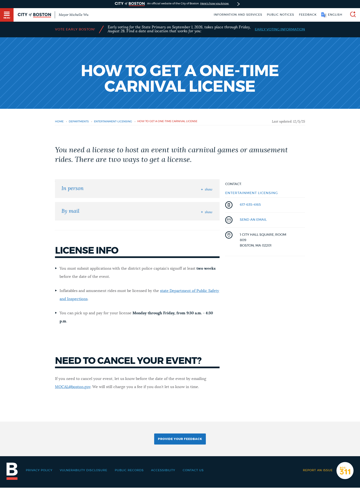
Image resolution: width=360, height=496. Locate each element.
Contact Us (193, 470)
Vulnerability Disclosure (83, 470)
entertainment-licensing (113, 121)
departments (79, 121)
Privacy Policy (39, 470)
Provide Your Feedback (180, 439)
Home (59, 121)
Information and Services (238, 14)
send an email (253, 219)
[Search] (351, 15)
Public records (129, 470)
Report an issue (318, 470)
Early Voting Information (280, 29)
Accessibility (163, 470)
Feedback (308, 14)
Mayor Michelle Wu (73, 14)
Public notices (280, 14)
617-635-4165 (250, 204)
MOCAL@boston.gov (72, 387)
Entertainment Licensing (251, 193)
